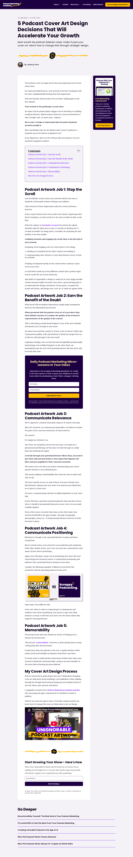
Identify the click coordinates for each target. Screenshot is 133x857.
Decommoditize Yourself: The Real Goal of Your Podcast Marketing (48, 816)
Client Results (98, 5)
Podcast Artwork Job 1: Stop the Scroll (44, 154)
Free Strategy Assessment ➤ (117, 4)
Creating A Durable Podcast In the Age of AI (38, 830)
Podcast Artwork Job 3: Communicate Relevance (48, 163)
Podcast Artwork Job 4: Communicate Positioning (49, 167)
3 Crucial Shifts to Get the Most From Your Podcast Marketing (46, 823)
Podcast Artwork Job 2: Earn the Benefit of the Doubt (50, 158)
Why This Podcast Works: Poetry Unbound (37, 837)
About (56, 5)
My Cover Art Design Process (40, 176)
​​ (50, 225)
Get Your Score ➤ (104, 125)
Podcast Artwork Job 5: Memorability (44, 171)
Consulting (87, 5)
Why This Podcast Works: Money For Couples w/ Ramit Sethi (45, 843)
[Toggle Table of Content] (78, 150)
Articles (65, 5)
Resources (74, 5)
